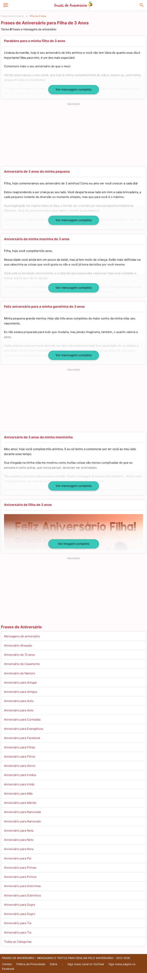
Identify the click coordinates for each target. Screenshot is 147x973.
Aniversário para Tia (17, 923)
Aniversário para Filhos (19, 756)
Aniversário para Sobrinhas (22, 886)
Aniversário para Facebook (22, 738)
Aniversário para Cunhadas (22, 719)
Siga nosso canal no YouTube (86, 964)
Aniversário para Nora (18, 849)
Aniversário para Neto (18, 840)
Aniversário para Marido (20, 803)
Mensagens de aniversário (22, 636)
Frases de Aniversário (12, 16)
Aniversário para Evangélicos (23, 729)
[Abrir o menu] (5, 5)
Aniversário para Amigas (20, 682)
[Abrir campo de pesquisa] (141, 5)
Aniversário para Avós (18, 710)
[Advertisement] (73, 133)
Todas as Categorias (18, 941)
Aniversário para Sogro (19, 914)
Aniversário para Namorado (22, 821)
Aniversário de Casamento (22, 664)
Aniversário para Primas (20, 867)
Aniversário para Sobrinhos (22, 895)
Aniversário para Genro (19, 766)
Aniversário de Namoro (19, 673)
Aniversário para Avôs (18, 701)
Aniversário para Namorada (22, 812)
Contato (7, 964)
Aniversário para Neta (18, 830)
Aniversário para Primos (20, 877)
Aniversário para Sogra (19, 904)
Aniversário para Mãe (18, 793)
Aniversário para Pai (17, 858)
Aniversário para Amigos (20, 691)
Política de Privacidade (30, 964)
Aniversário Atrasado (18, 645)
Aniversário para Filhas (19, 747)
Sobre (53, 964)
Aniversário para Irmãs (19, 784)
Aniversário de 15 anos (19, 654)
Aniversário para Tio (17, 932)
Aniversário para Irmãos (20, 775)
